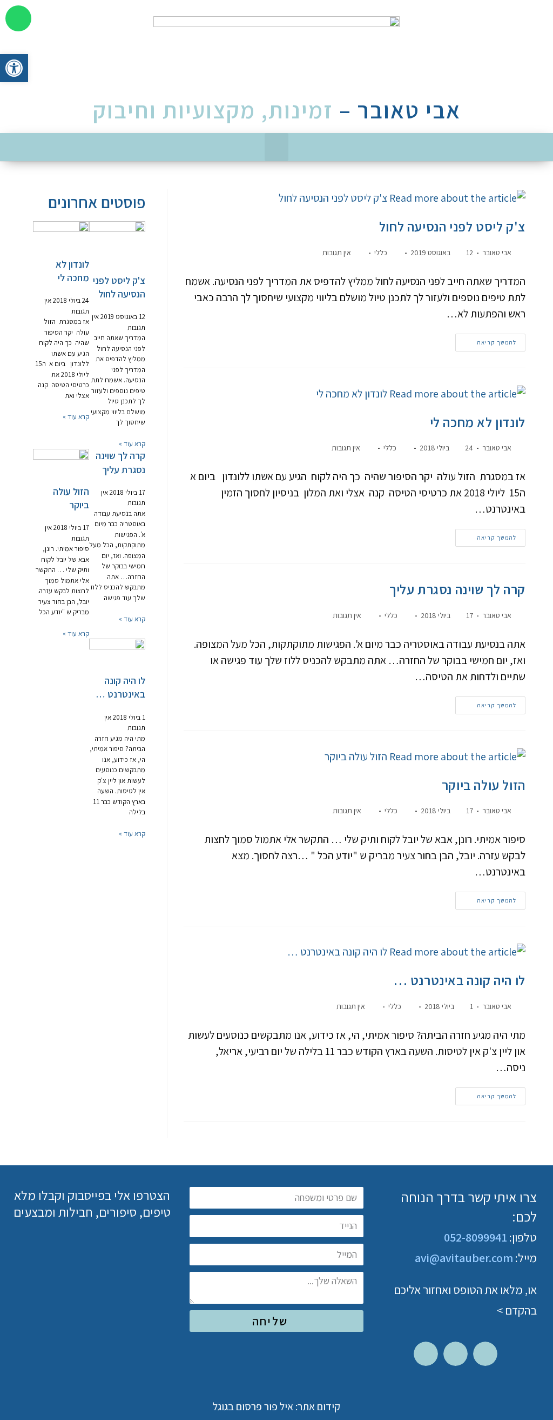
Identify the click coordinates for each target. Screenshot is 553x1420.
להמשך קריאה (485, 340)
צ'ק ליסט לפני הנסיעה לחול (452, 226)
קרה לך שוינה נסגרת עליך (457, 589)
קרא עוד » (132, 443)
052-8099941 (475, 1237)
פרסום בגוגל (237, 1406)
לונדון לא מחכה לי (477, 422)
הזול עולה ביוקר (483, 785)
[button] (277, 147)
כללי (380, 252)
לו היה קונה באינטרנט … (459, 980)
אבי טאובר (496, 252)
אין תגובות (336, 252)
